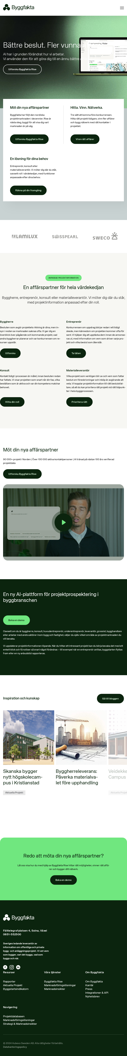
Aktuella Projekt (12, 985)
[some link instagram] (13, 968)
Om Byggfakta (94, 981)
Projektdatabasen (13, 1016)
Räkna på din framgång (28, 190)
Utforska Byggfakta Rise (22, 69)
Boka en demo (16, 620)
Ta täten (76, 353)
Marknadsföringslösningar (60, 985)
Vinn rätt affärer (85, 139)
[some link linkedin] (19, 968)
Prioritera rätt (79, 402)
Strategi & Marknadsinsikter (20, 1024)
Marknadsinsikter (54, 989)
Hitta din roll (12, 402)
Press (88, 989)
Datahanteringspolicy (15, 1047)
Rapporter (9, 981)
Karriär (89, 985)
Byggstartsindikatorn (15, 989)
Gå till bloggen (110, 699)
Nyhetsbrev (92, 996)
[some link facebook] (6, 968)
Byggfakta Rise (53, 981)
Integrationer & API (96, 992)
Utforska (10, 353)
